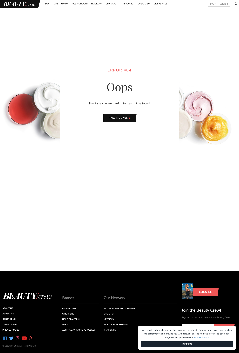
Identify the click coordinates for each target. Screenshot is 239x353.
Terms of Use (9, 324)
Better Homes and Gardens (119, 308)
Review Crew (143, 4)
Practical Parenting (116, 324)
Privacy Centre (201, 337)
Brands (68, 297)
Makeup (65, 4)
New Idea (109, 319)
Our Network (115, 297)
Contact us (8, 319)
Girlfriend (68, 314)
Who (65, 324)
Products (128, 4)
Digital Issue (160, 4)
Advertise (8, 313)
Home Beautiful (71, 319)
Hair (55, 4)
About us (7, 308)
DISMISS (187, 344)
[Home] (19, 4)
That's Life (110, 330)
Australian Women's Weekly (78, 330)
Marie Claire (69, 308)
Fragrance (97, 4)
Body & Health (80, 4)
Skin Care (111, 4)
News (46, 4)
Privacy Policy (10, 330)
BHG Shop (109, 314)
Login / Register (219, 4)
